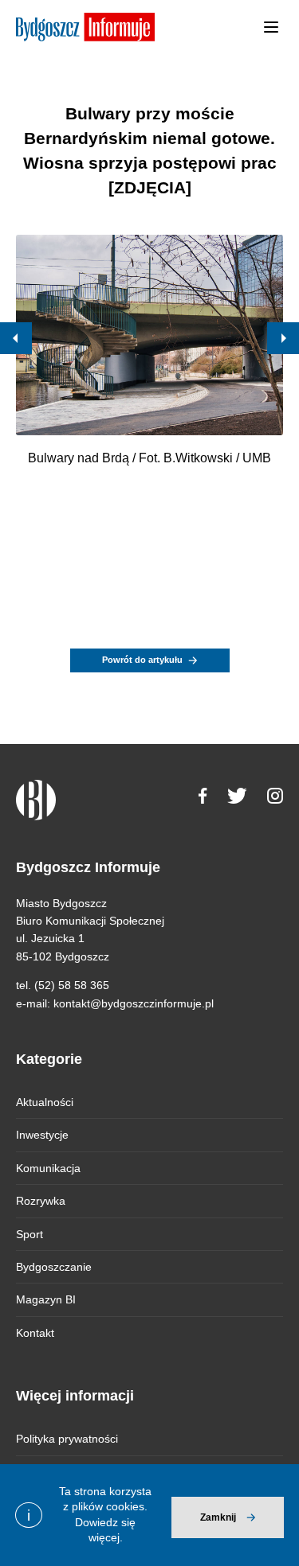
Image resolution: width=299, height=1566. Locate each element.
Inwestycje (42, 1134)
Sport (29, 1234)
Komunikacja (48, 1168)
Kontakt (35, 1332)
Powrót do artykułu (142, 659)
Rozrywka (40, 1200)
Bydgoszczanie (54, 1266)
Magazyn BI (46, 1299)
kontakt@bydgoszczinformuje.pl (133, 1003)
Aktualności (44, 1102)
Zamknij (218, 1517)
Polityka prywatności (67, 1438)
